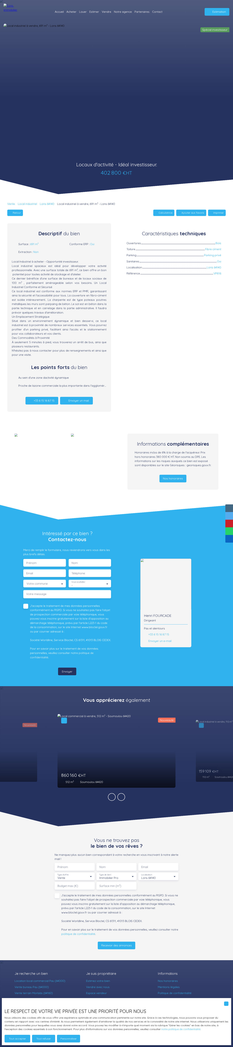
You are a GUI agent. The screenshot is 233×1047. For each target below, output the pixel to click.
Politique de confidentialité (174, 993)
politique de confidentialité (78, 934)
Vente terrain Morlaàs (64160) (34, 993)
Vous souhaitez (78, 582)
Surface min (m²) (110, 886)
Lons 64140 (47, 204)
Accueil (59, 11)
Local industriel (27, 204)
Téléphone (78, 573)
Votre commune (37, 583)
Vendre (106, 11)
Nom (75, 563)
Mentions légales (169, 987)
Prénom (31, 563)
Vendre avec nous (98, 987)
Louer (83, 11)
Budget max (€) (68, 886)
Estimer (94, 11)
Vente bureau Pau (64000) (32, 987)
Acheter (71, 11)
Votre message (36, 594)
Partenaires (142, 11)
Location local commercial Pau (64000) (40, 981)
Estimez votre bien (98, 981)
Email (29, 573)
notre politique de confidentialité (180, 1029)
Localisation (146, 874)
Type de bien (105, 874)
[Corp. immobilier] (13, 12)
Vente (11, 204)
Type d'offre (63, 874)
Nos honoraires (168, 981)
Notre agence (123, 11)
